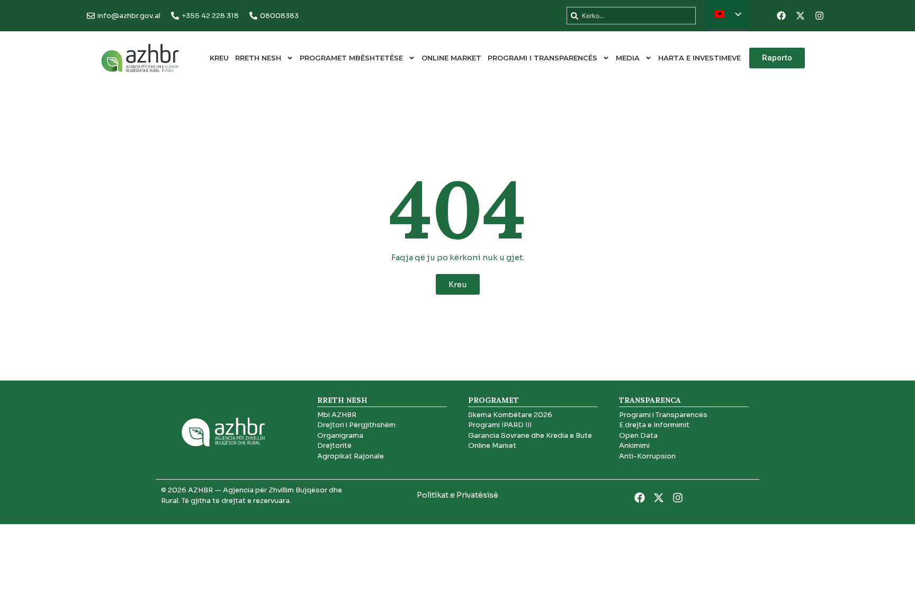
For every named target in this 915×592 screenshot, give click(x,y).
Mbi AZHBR (336, 414)
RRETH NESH (258, 58)
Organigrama (340, 435)
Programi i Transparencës (542, 58)
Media (628, 58)
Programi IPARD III (500, 424)
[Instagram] (819, 16)
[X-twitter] (800, 16)
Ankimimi (634, 445)
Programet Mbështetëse (351, 58)
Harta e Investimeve (699, 58)
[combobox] (631, 15)
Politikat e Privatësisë (457, 495)
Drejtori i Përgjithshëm (356, 424)
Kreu (219, 58)
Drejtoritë (334, 445)
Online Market (451, 58)
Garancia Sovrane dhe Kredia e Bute (530, 435)
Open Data (638, 435)
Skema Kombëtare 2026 (510, 414)
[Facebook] (781, 16)
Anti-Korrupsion (647, 456)
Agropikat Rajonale (350, 456)
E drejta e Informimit (654, 424)
